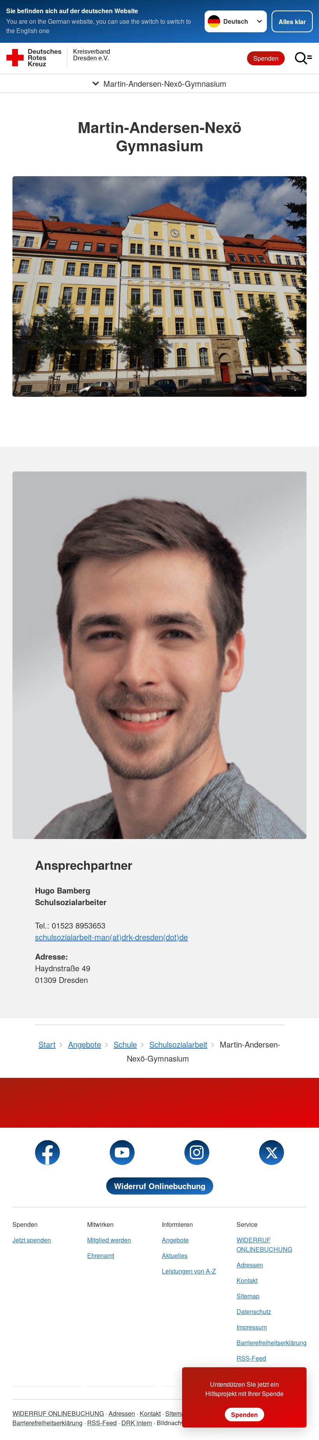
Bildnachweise (177, 1422)
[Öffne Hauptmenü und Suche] (303, 58)
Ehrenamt (100, 1255)
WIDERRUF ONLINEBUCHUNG (264, 1244)
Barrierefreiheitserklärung (272, 1342)
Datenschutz (254, 1311)
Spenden (266, 58)
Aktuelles (175, 1255)
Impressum (252, 1327)
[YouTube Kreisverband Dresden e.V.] (122, 1152)
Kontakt (247, 1280)
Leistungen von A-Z (189, 1271)
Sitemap (248, 1295)
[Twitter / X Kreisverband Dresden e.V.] (271, 1152)
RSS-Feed (251, 1358)
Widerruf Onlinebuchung (159, 1185)
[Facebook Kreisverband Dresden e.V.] (47, 1152)
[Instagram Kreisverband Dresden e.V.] (196, 1152)
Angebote (175, 1239)
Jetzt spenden (31, 1239)
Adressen (250, 1264)
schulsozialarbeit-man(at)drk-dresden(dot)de (111, 936)
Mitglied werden (109, 1239)
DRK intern (136, 1422)
